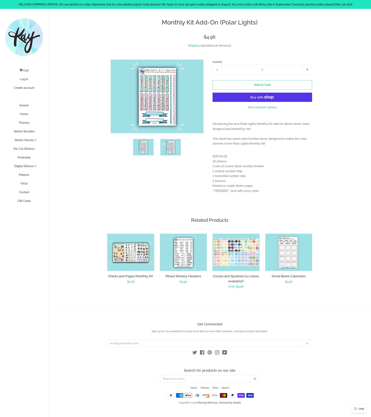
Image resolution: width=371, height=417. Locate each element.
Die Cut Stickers (24, 149)
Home (24, 114)
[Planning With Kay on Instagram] (217, 353)
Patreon (24, 175)
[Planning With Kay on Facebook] (202, 353)
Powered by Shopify (230, 402)
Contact (24, 192)
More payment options (262, 107)
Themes (24, 122)
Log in (24, 79)
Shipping (194, 45)
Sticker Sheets (24, 140)
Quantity (217, 62)
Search (24, 105)
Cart (25, 70)
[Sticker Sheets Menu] (35, 140)
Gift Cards (24, 201)
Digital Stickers (24, 166)
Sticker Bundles (24, 131)
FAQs (24, 183)
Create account (24, 88)
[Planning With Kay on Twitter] (194, 353)
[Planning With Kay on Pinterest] (209, 353)
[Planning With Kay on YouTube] (224, 353)
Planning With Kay (208, 402)
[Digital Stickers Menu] (35, 166)
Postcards (24, 157)
